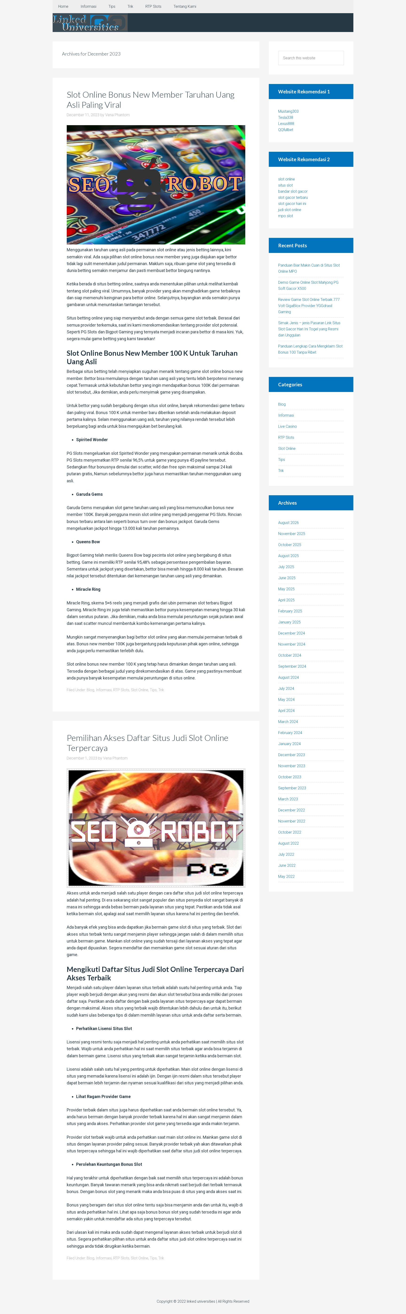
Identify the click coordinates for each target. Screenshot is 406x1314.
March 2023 (288, 799)
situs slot (285, 185)
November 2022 (291, 821)
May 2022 (286, 876)
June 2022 (287, 865)
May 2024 (286, 699)
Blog (90, 690)
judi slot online (289, 210)
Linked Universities (90, 22)
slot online (286, 179)
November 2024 (291, 644)
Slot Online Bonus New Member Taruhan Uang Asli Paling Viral (150, 99)
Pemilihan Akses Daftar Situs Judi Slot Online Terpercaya (147, 742)
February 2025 (290, 611)
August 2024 (288, 677)
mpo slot (285, 216)
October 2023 (289, 777)
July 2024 (286, 688)
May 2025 (286, 589)
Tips (153, 690)
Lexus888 (286, 123)
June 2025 (287, 578)
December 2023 (291, 755)
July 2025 (286, 567)
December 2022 (291, 810)
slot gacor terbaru (293, 197)
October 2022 (289, 832)
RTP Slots (121, 690)
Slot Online (139, 690)
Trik (161, 690)
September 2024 (292, 666)
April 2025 (286, 600)
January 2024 (289, 744)
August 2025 (288, 556)
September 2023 (292, 788)
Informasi (104, 690)
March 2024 (288, 721)
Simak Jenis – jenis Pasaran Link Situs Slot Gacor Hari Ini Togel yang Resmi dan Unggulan (309, 329)
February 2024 (290, 733)
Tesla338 (285, 117)
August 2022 (288, 843)
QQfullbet (285, 130)
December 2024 (291, 633)
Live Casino (287, 426)
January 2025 (289, 622)
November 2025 (291, 533)
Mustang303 (288, 111)
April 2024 (286, 710)
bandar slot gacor (293, 191)
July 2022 (286, 854)
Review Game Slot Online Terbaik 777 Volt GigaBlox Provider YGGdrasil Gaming (309, 305)
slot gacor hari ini (292, 203)
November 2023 (291, 766)
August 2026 (288, 522)
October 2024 (289, 655)
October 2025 (289, 545)
